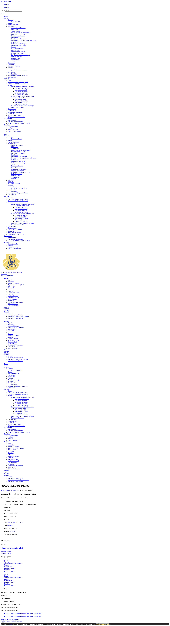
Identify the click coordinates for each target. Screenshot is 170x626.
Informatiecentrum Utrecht (15, 315)
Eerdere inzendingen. (7, 553)
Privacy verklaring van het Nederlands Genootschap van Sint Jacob (23, 613)
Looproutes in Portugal (21, 94)
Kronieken (14, 74)
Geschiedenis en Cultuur (18, 34)
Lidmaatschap (12, 77)
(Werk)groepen (12, 26)
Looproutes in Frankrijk (21, 91)
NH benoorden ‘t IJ (13, 297)
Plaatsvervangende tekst (12, 548)
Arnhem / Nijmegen (13, 283)
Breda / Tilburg (12, 286)
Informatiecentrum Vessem (15, 318)
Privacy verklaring (9, 571)
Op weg (6, 78)
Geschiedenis (11, 72)
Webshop (6, 310)
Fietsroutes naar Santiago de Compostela (22, 96)
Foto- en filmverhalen (14, 440)
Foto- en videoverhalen (14, 131)
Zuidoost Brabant (13, 304)
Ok (97, 624)
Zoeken (3, 10)
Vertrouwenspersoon (13, 24)
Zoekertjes (11, 113)
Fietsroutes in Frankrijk (21, 101)
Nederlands (10, 525)
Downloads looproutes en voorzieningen (22, 105)
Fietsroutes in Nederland (22, 98)
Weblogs (10, 128)
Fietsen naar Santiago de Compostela (18, 83)
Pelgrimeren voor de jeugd (18, 51)
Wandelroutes (15, 59)
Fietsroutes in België (20, 99)
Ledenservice (15, 50)
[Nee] (110, 624)
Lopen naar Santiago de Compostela (18, 82)
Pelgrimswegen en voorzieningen (20, 55)
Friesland (10, 291)
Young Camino (15, 31)
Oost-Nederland (12, 299)
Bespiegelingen (12, 120)
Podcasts (10, 438)
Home (6, 16)
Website (13, 61)
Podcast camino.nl (13, 129)
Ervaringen (7, 125)
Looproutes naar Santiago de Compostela (22, 86)
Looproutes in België (21, 90)
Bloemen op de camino (14, 115)
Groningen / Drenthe (13, 292)
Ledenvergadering (16, 21)
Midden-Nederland (13, 296)
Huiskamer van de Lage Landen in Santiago (23, 40)
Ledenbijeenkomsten (17, 48)
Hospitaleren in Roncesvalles (19, 39)
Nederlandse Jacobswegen (18, 45)
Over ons (6, 18)
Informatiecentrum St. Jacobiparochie (18, 316)
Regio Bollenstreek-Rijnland (16, 285)
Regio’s (6, 278)
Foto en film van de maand (15, 121)
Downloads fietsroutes (21, 104)
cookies (11, 624)
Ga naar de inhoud (6, 1)
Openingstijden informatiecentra (13, 563)
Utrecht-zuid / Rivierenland (15, 302)
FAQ (2, 13)
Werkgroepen (11, 375)
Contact (6, 312)
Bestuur (10, 23)
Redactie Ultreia (15, 58)
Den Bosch (11, 288)
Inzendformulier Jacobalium (19, 71)
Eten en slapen (12, 109)
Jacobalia (10, 67)
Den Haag (11, 289)
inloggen (6, 4)
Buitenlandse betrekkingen (18, 43)
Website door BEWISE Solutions (10, 619)
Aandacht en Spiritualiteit (18, 28)
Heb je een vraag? (9, 568)
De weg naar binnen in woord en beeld (19, 123)
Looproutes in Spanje (21, 93)
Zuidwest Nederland (13, 305)
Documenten (11, 522)
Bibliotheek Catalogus (14, 66)
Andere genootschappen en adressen (18, 75)
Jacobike (13, 47)
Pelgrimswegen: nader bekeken (16, 117)
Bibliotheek (14, 29)
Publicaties (11, 64)
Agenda (6, 308)
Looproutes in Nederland (22, 88)
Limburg (10, 294)
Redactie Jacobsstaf (16, 56)
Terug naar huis (12, 110)
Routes (10, 85)
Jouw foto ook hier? (6, 551)
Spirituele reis (8, 118)
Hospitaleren (14, 37)
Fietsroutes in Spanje (20, 102)
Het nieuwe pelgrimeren (18, 36)
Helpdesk (7, 569)
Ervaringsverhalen (13, 126)
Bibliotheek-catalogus (14, 380)
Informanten (14, 42)
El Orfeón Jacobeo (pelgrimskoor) (20, 32)
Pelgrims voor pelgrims (17, 53)
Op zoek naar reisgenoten (15, 112)
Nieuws (6, 307)
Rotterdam (11, 300)
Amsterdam (11, 281)
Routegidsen (12, 531)
